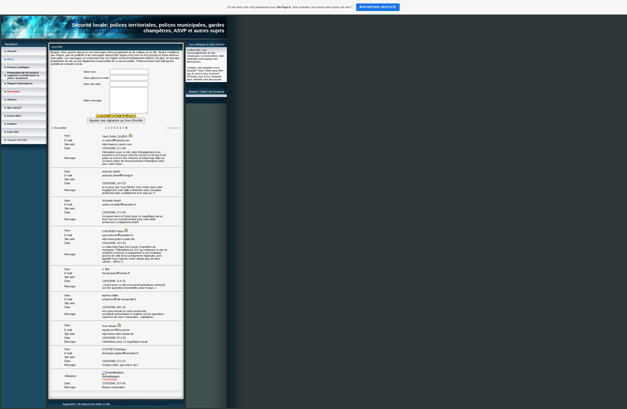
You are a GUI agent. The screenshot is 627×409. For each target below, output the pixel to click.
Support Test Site (17, 140)
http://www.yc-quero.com (117, 144)
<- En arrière (58, 127)
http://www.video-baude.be (117, 333)
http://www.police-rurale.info (118, 239)
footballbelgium (111, 376)
